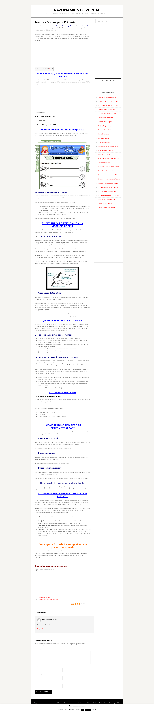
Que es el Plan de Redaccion (106, 130)
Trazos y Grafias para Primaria (106, 207)
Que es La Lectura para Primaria (107, 171)
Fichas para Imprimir (44, 597)
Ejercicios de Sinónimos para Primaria (109, 179)
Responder (40, 629)
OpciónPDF (39, 125)
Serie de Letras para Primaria (106, 199)
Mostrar (50, 68)
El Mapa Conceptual (104, 142)
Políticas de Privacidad (105, 703)
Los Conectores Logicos (105, 122)
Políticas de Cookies (92, 703)
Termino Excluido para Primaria (107, 191)
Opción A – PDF (39, 116)
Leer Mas (94, 709)
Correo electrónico (40, 675)
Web (36, 683)
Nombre (37, 667)
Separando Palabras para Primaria (108, 183)
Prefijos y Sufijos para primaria (106, 126)
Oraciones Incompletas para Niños (108, 146)
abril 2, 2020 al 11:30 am (48, 621)
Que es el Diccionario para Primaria (108, 113)
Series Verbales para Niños (105, 150)
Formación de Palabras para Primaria (108, 195)
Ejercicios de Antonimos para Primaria (109, 175)
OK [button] (82, 709)
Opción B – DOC (50, 116)
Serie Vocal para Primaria (105, 203)
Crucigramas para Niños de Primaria (108, 167)
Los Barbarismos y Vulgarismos (107, 97)
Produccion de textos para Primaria (108, 101)
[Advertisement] (62, 55)
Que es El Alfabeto (103, 134)
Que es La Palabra (103, 138)
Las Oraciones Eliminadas (105, 117)
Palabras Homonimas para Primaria (108, 158)
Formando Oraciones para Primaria (108, 187)
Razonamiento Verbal (77, 10)
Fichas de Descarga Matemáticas (48, 599)
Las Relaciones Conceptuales (106, 109)
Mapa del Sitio (116, 703)
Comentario (38, 650)
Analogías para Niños (104, 162)
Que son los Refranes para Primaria (108, 105)
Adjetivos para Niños (104, 154)
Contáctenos (81, 703)
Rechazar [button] (88, 709)
